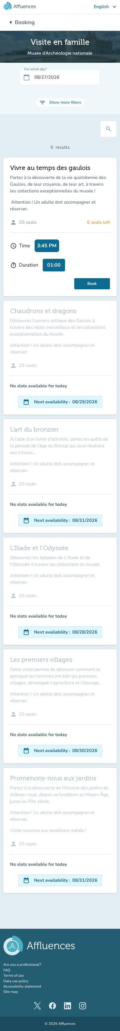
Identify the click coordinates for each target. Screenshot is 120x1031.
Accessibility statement (22, 986)
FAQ (6, 970)
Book (92, 283)
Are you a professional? (29, 964)
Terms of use (13, 975)
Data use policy (15, 981)
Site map (10, 991)
